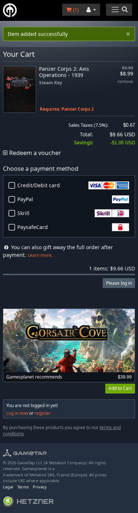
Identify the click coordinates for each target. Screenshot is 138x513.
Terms (23, 487)
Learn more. (40, 255)
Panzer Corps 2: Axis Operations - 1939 (64, 71)
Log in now (17, 413)
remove (125, 82)
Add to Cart (120, 388)
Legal (8, 487)
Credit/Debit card (38, 185)
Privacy (40, 487)
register (43, 413)
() (75, 9)
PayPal (25, 199)
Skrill (23, 213)
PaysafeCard (32, 227)
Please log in (119, 283)
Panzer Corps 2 (77, 109)
